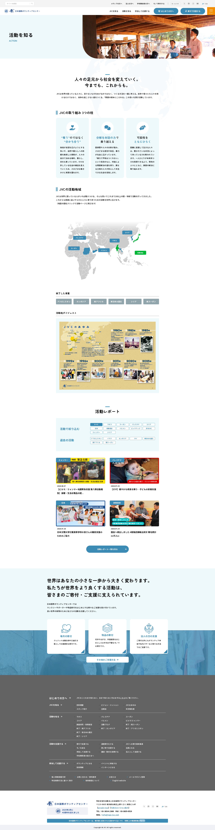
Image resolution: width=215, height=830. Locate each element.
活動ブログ (105, 724)
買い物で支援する (108, 748)
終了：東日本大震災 (84, 732)
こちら (122, 698)
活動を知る (126, 11)
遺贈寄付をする (107, 744)
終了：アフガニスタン (134, 728)
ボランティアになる (84, 763)
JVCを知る (114, 11)
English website (119, 780)
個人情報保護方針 (59, 777)
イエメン (104, 250)
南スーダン (151, 301)
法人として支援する (134, 752)
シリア (134, 301)
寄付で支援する (83, 744)
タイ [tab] (135, 438)
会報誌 (103, 709)
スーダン (74, 248)
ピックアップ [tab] (135, 428)
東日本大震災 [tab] (148, 438)
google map (103, 808)
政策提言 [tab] (109, 428)
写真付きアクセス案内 (119, 808)
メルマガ (176, 4)
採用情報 (80, 767)
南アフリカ (98, 301)
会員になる (130, 748)
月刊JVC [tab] (149, 428)
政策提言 (140, 253)
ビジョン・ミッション (110, 705)
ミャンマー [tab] (96, 432)
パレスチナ (79, 238)
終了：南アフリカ (83, 728)
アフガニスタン (63, 301)
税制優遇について (93, 780)
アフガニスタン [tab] (96, 438)
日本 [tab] (96, 428)
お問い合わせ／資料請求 (86, 777)
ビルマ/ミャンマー (133, 720)
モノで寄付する (159, 3)
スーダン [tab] (123, 424)
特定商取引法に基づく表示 (62, 780)
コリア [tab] (149, 424)
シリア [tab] (109, 432)
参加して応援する (142, 11)
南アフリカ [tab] (96, 442)
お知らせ (112, 777)
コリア (127, 232)
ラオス (114, 240)
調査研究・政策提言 (84, 724)
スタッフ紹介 (82, 709)
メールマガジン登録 (137, 777)
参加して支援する (83, 752)
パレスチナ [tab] (136, 424)
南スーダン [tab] (109, 442)
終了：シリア (82, 736)
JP (203, 4)
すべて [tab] (96, 424)
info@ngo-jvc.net (110, 814)
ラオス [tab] (109, 424)
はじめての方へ (58, 698)
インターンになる (108, 767)
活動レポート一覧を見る (107, 549)
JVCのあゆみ (131, 705)
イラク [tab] (109, 438)
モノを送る (81, 748)
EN (206, 4)
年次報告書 (130, 709)
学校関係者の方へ (143, 3)
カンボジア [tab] (122, 438)
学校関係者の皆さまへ (85, 756)
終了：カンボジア (108, 728)
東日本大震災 (116, 301)
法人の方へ (130, 3)
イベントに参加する (109, 763)
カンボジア (81, 301)
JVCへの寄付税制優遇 (134, 744)
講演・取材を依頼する (110, 752)
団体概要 (80, 705)
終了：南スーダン (133, 724)
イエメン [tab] (123, 428)
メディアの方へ (116, 3)
